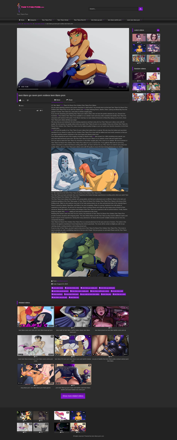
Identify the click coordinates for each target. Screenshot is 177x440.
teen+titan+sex (75, 297)
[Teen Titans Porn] (31, 7)
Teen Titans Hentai (62, 20)
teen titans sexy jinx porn (60, 297)
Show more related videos (73, 396)
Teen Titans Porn (47, 20)
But (52, 130)
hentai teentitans (57, 294)
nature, (67, 211)
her (94, 136)
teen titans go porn (96, 20)
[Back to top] (171, 434)
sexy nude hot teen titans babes (90, 294)
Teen (61, 105)
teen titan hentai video (73, 288)
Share (70, 100)
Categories (33, 20)
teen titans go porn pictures (61, 291)
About (58, 100)
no (84, 109)
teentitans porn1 (62, 281)
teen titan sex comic (119, 294)
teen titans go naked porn (108, 288)
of (57, 115)
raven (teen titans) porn (72, 294)
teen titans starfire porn (115, 20)
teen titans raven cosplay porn (80, 291)
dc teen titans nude (118, 291)
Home (22, 20)
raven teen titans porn (133, 20)
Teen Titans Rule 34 (80, 20)
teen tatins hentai (39, 23)
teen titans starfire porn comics (100, 291)
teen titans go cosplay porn (90, 288)
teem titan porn (107, 294)
